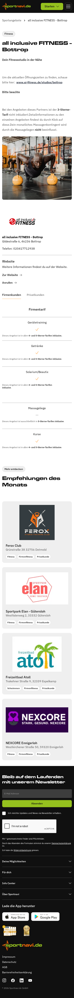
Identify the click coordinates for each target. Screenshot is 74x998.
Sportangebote (11, 20)
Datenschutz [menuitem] (9, 962)
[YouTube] (30, 980)
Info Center (8, 883)
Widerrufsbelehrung (22, 850)
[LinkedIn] (21, 980)
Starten (49, 6)
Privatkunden (35, 295)
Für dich (6, 872)
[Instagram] (4, 980)
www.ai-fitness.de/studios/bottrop (39, 82)
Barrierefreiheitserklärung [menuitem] (17, 972)
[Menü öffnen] (68, 6)
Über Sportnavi (10, 894)
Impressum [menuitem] (8, 956)
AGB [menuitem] (4, 967)
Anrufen (7, 282)
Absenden (37, 803)
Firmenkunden (11, 295)
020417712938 (24, 248)
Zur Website (10, 275)
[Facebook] (13, 980)
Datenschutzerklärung (61, 843)
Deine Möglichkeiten (14, 861)
